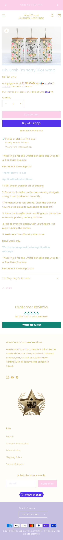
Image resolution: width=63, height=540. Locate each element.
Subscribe (47, 483)
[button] (3, 15)
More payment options (31, 130)
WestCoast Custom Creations (26, 531)
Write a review (31, 325)
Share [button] (9, 287)
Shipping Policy (14, 457)
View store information (18, 146)
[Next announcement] (57, 5)
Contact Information (17, 443)
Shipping (6, 86)
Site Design (49, 531)
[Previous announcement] (5, 5)
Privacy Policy (13, 450)
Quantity (6, 97)
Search (10, 436)
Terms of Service (15, 464)
